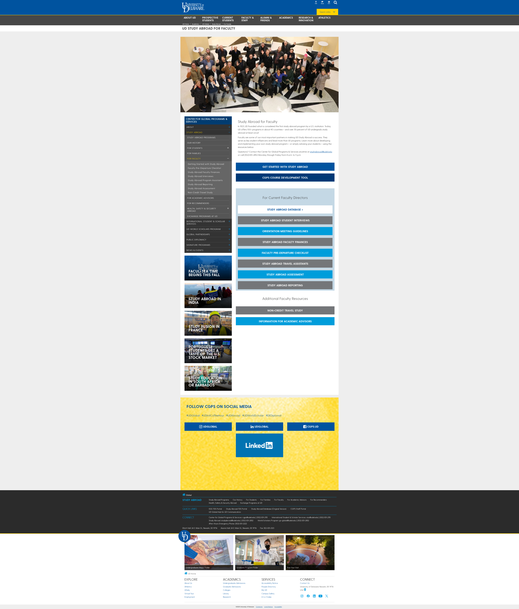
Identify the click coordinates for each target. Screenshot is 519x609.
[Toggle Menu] (229, 127)
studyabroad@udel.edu (321, 151)
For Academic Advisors (200, 198)
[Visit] (316, 2)
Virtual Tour (189, 593)
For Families (194, 153)
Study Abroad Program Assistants (205, 180)
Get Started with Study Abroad (285, 166)
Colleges (226, 590)
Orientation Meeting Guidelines (285, 231)
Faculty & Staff (247, 19)
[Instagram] (302, 596)
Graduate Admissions (232, 586)
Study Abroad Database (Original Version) (268, 509)
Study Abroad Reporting (200, 184)
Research (227, 597)
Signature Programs (198, 245)
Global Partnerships (198, 234)
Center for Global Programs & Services (206, 120)
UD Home (185, 24)
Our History (194, 143)
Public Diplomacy (196, 239)
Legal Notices (268, 607)
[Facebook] (308, 596)
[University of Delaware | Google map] (305, 590)
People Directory (269, 586)
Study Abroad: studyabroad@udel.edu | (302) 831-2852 (231, 520)
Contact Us (305, 583)
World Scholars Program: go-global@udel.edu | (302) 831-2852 (283, 520)
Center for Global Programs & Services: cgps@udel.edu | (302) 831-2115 (238, 517)
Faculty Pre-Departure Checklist (204, 168)
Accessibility (278, 607)
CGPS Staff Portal (298, 509)
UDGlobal (209, 426)
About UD (190, 17)
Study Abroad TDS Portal (236, 509)
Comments (259, 607)
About (190, 127)
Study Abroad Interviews (200, 176)
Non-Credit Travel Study (200, 192)
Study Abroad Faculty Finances (204, 172)
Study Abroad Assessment (201, 188)
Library (226, 593)
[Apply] (322, 2)
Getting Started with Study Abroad (206, 164)
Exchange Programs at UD (202, 216)
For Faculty (227, 24)
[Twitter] (327, 596)
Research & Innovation (306, 19)
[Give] (329, 2)
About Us (188, 583)
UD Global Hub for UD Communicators (225, 512)
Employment (189, 597)
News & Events (195, 250)
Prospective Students (210, 19)
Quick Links (325, 12)
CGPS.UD (312, 426)
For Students (194, 148)
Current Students (228, 19)
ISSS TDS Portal (215, 509)
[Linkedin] (314, 596)
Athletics (324, 17)
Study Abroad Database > (285, 209)
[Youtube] (320, 596)
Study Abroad (216, 24)
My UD (264, 590)
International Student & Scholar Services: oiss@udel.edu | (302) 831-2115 (301, 517)
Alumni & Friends (266, 19)
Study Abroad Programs (201, 137)
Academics (286, 17)
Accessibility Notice (270, 583)
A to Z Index (267, 597)
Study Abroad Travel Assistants (285, 263)
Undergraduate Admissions (234, 583)
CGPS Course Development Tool (285, 177)
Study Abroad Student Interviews (285, 220)
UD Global (205, 24)
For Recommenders (198, 203)
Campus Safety (268, 593)
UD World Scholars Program (204, 229)
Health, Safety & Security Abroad (223, 503)
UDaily (187, 590)
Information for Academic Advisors (285, 321)
